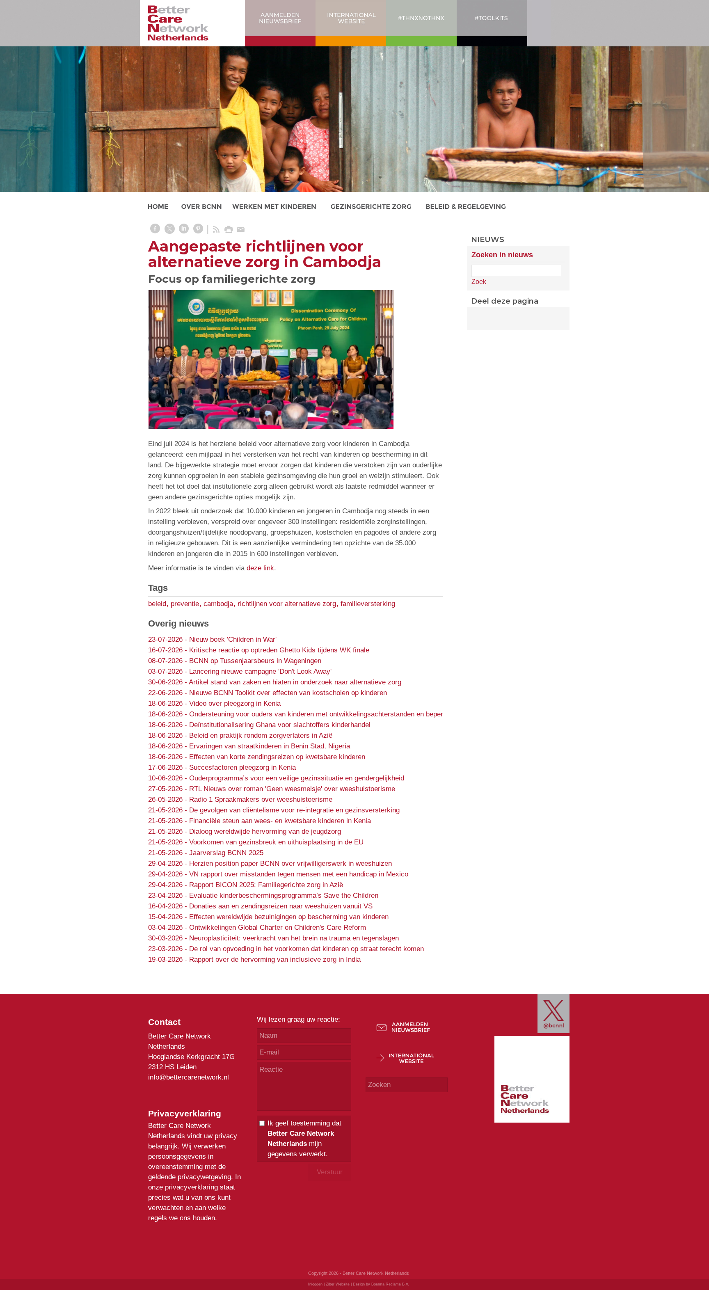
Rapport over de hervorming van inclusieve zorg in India (275, 959)
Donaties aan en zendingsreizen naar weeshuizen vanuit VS (281, 906)
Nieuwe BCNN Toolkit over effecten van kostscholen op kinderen (288, 693)
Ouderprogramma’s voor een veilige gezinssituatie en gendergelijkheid (296, 778)
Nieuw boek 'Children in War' (233, 639)
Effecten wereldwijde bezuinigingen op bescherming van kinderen (289, 917)
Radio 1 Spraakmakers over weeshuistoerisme (260, 799)
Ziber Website (338, 1284)
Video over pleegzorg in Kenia (235, 703)
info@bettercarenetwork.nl (188, 1077)
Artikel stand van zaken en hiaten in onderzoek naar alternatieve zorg (295, 682)
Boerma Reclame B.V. (390, 1284)
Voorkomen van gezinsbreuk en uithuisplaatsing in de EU (276, 842)
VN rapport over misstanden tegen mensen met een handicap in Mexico (298, 874)
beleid (157, 604)
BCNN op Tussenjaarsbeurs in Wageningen (255, 661)
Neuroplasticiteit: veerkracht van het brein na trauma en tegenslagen (294, 938)
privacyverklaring (191, 1187)
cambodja (218, 604)
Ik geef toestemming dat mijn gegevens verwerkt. (304, 1138)
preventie (185, 604)
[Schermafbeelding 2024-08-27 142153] (271, 359)
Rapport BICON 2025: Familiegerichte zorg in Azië (266, 885)
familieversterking (368, 604)
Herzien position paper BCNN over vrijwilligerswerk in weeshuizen (290, 863)
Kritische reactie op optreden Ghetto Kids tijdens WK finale (279, 650)
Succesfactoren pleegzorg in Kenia (242, 767)
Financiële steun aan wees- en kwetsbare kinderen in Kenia (280, 821)
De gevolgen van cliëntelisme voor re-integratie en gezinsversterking (294, 810)
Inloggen (315, 1284)
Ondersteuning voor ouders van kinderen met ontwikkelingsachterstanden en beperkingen (326, 714)
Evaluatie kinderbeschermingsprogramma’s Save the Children (283, 895)
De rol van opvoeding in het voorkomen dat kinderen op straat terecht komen (306, 949)
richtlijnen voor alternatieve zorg (287, 604)
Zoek (478, 281)
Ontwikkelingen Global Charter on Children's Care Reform (277, 927)
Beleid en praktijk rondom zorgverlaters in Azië (260, 735)
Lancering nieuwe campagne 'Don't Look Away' (260, 671)
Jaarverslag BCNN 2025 (226, 853)
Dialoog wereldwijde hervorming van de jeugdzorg (265, 831)
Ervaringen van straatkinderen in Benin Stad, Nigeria (269, 746)
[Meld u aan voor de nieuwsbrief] (408, 1035)
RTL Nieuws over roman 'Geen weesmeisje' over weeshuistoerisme (292, 789)
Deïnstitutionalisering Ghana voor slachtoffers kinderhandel (280, 725)
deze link (260, 568)
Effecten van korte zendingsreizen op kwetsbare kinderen (277, 757)
